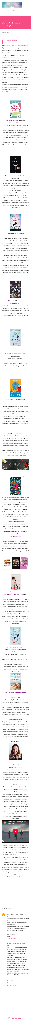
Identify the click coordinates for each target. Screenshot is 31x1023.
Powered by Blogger (16, 1018)
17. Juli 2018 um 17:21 (19, 943)
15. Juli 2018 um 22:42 (20, 914)
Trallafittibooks (21, 45)
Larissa (9, 943)
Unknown (10, 914)
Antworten (11, 939)
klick (25, 859)
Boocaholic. (18, 57)
